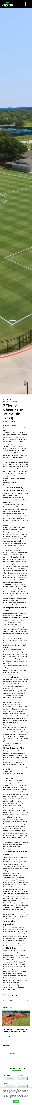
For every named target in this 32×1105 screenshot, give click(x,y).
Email (6, 1083)
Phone (19, 1083)
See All (27, 1007)
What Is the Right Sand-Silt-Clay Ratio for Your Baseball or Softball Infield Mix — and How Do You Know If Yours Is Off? (16, 1030)
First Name (7, 1075)
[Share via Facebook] (4, 995)
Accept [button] (16, 1101)
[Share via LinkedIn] (12, 995)
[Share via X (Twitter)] (8, 995)
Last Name (20, 1075)
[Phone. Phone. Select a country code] (20, 1086)
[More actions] (28, 401)
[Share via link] (16, 995)
